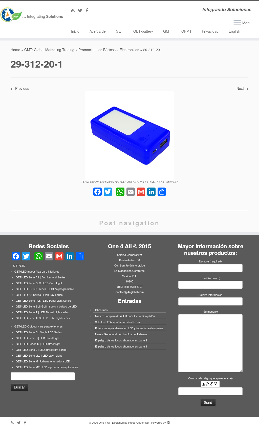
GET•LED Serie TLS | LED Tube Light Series (43, 318)
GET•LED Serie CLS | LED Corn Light (39, 283)
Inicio (75, 31)
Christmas (101, 310)
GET (119, 31)
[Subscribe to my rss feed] (74, 10)
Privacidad (210, 31)
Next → (242, 88)
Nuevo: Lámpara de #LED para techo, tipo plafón (125, 316)
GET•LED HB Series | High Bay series (39, 295)
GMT (167, 31)
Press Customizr (138, 422)
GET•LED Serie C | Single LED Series (39, 332)
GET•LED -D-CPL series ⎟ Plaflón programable (45, 289)
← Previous (20, 88)
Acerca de (98, 31)
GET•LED (19, 265)
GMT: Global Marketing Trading (49, 49)
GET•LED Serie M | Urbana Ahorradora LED (43, 361)
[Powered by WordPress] (168, 421)
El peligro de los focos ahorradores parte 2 (121, 340)
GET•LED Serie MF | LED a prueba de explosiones (47, 367)
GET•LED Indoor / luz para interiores (36, 271)
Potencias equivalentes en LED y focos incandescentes (129, 328)
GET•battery (143, 31)
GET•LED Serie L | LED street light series (41, 349)
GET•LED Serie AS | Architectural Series (41, 277)
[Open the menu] (237, 23)
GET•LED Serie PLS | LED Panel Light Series (43, 300)
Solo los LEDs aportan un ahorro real (117, 322)
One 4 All (104, 422)
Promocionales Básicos (97, 49)
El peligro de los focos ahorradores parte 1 (121, 346)
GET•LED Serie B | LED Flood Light (37, 338)
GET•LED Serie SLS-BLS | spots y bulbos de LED (46, 306)
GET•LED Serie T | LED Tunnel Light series (42, 312)
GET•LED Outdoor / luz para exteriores (38, 326)
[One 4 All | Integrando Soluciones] (30, 16)
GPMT (186, 31)
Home (15, 49)
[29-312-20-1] (129, 134)
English (234, 31)
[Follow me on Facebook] (88, 10)
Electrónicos (129, 49)
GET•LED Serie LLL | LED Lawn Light (39, 355)
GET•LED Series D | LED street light (38, 344)
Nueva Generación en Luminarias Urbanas (121, 334)
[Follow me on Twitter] (81, 10)
